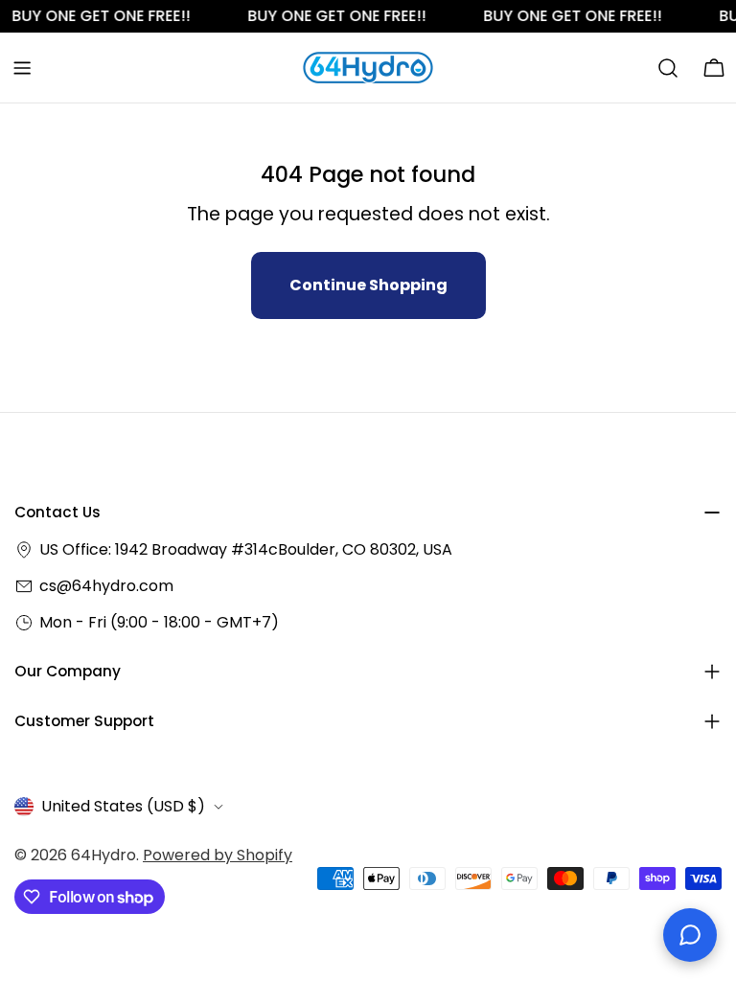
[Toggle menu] (22, 68)
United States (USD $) (123, 806)
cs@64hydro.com (106, 586)
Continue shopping (368, 285)
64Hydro (103, 855)
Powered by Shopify (217, 855)
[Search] (668, 68)
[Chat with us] (690, 935)
